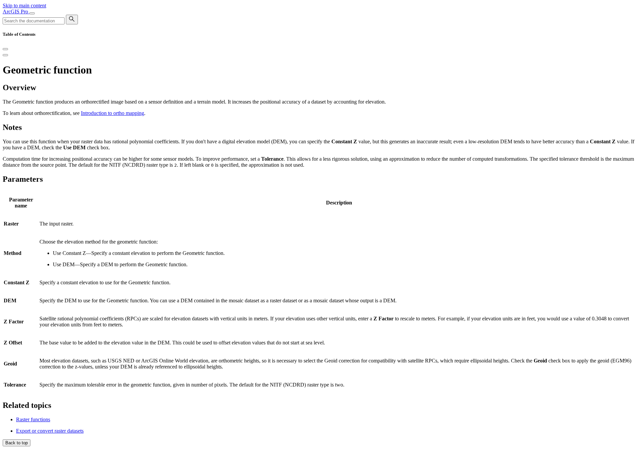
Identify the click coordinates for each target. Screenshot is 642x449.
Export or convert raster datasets (50, 431)
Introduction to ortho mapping (112, 113)
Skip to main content (24, 5)
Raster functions (33, 419)
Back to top (16, 442)
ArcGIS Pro (16, 11)
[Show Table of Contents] (5, 55)
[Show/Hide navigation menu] (32, 13)
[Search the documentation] (72, 19)
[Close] (5, 49)
